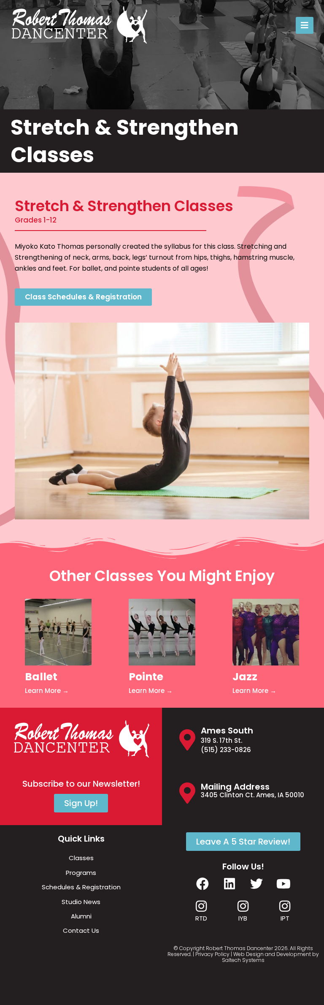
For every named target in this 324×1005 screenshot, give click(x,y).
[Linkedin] (229, 883)
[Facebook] (202, 883)
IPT (285, 918)
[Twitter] (256, 883)
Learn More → (47, 690)
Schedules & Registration (81, 887)
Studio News (81, 901)
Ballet (41, 676)
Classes (81, 857)
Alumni (81, 916)
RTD (201, 918)
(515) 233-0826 (226, 749)
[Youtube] (283, 883)
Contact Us (81, 930)
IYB (242, 918)
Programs (81, 872)
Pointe (146, 676)
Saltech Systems (243, 960)
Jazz (244, 676)
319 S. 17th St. (221, 740)
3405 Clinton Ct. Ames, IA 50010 (252, 794)
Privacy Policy (212, 954)
